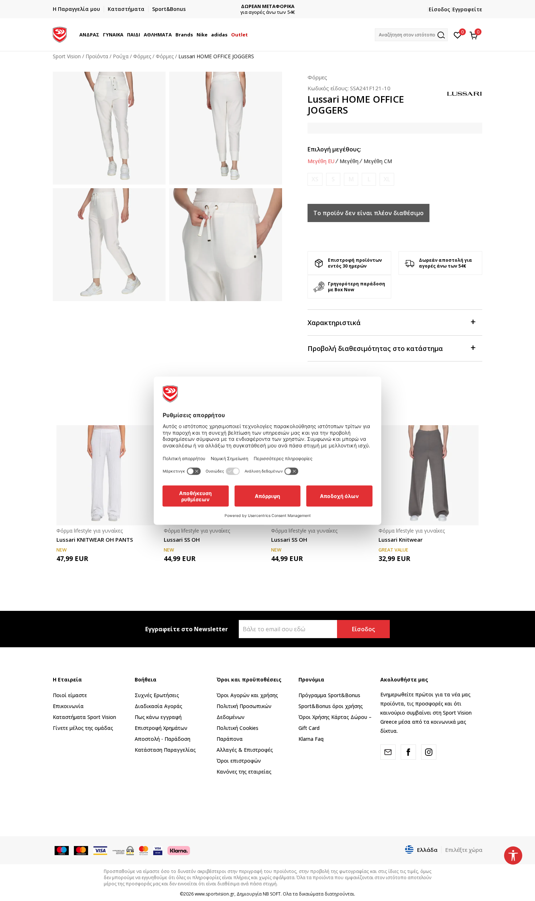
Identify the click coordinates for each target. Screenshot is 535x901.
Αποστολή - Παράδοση (162, 738)
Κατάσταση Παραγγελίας (165, 749)
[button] (100, 34)
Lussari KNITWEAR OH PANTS (94, 539)
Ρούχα (120, 56)
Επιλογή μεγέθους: (334, 149)
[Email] (388, 752)
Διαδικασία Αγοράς (158, 706)
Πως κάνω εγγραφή (158, 717)
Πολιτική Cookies (237, 727)
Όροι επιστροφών (239, 760)
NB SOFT (272, 894)
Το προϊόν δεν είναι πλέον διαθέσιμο (368, 213)
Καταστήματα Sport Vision (84, 717)
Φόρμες (142, 56)
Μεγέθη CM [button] (378, 161)
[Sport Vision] (60, 34)
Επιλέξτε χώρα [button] (463, 849)
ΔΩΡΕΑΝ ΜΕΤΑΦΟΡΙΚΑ (267, 6)
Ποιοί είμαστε (70, 695)
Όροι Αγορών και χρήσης (247, 695)
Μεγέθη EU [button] (321, 161)
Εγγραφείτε (467, 9)
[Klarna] (178, 850)
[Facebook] (408, 752)
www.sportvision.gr (214, 894)
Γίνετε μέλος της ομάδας (83, 727)
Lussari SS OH (182, 539)
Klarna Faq (311, 738)
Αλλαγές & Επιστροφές (245, 749)
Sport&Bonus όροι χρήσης (330, 706)
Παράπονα (230, 738)
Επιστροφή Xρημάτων (161, 727)
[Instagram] (428, 752)
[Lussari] (464, 93)
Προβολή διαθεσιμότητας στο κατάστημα (375, 348)
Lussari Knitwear (401, 539)
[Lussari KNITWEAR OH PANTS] (106, 475)
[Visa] (157, 850)
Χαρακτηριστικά (334, 322)
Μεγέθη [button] (349, 161)
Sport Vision (67, 56)
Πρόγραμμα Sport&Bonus (329, 695)
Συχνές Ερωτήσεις (157, 695)
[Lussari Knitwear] (429, 475)
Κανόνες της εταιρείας (244, 771)
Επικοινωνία (68, 706)
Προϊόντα (97, 56)
